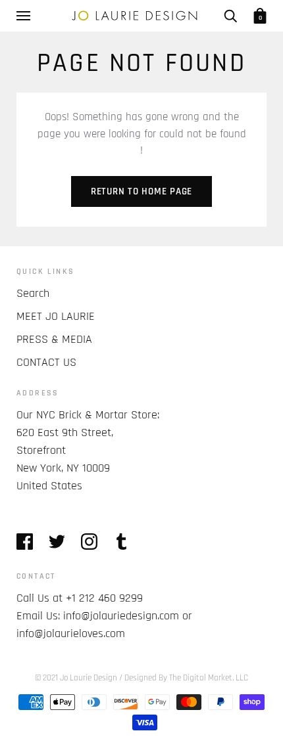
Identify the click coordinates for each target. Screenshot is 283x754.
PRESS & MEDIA (54, 339)
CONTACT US (46, 362)
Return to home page (141, 191)
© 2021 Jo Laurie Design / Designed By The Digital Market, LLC (141, 678)
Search (32, 293)
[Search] (230, 16)
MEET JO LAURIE (55, 316)
